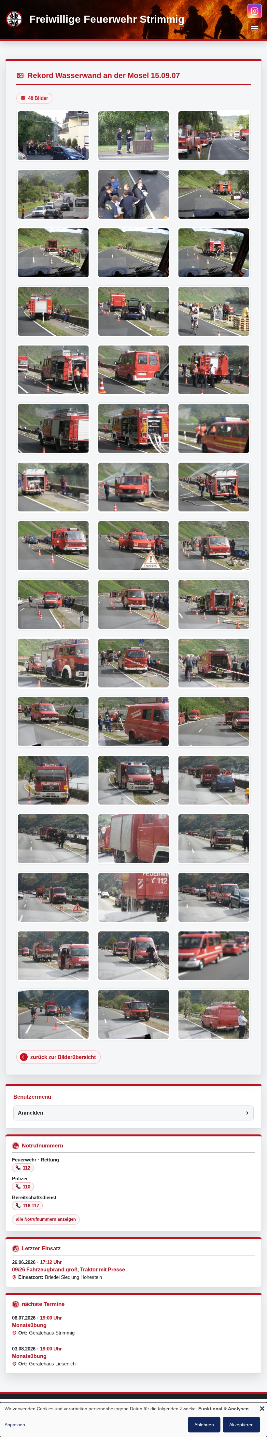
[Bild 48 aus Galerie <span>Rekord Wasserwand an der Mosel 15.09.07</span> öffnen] (214, 1014)
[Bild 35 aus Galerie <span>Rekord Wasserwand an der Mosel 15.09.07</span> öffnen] (134, 780)
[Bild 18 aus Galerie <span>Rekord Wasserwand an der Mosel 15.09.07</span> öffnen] (214, 428)
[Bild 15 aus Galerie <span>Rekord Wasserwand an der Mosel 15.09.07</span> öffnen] (214, 370)
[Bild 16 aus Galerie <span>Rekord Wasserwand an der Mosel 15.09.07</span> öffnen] (53, 428)
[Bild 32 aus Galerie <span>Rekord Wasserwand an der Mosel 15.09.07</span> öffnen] (134, 722)
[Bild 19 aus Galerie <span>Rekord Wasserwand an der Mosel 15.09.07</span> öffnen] (53, 487)
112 (26, 1168)
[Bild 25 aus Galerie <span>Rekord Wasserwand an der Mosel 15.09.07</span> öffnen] (53, 604)
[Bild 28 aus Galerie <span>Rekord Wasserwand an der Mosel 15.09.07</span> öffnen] (53, 663)
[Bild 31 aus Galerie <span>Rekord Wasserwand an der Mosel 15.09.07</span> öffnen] (53, 722)
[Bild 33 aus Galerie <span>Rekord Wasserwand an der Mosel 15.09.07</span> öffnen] (214, 722)
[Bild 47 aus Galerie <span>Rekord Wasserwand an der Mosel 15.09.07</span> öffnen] (134, 1014)
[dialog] (133, 1419)
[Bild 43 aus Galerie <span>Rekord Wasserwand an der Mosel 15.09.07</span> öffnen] (53, 956)
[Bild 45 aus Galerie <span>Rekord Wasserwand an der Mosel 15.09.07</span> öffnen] (214, 956)
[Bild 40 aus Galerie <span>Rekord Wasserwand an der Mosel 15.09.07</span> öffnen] (53, 897)
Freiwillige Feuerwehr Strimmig (107, 19)
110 (26, 1186)
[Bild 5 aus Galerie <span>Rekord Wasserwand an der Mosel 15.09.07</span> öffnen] (134, 194)
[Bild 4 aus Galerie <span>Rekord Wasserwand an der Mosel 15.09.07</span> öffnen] (53, 194)
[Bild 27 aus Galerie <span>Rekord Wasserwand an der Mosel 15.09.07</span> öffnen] (214, 604)
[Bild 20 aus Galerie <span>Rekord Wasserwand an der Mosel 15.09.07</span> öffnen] (134, 487)
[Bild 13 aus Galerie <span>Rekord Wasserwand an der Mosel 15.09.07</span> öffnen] (53, 370)
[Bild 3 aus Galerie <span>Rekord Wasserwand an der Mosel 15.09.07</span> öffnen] (214, 136)
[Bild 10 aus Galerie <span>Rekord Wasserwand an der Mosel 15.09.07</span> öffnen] (53, 311)
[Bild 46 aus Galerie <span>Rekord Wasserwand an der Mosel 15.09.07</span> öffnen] (53, 1014)
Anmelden (30, 1113)
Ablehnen (204, 1424)
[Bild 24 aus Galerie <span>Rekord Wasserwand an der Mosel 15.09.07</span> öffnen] (214, 546)
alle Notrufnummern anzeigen (46, 1219)
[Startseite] (14, 19)
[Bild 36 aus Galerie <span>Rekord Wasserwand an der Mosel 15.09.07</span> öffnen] (214, 780)
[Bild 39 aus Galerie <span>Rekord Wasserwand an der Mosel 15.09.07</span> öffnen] (214, 839)
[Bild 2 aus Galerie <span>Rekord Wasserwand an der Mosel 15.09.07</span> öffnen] (134, 136)
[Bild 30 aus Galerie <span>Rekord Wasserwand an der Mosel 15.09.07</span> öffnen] (214, 663)
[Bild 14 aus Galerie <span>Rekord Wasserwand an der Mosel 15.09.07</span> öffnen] (134, 370)
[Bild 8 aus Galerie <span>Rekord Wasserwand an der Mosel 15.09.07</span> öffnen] (134, 253)
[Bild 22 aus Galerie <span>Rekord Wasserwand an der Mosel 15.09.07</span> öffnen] (53, 546)
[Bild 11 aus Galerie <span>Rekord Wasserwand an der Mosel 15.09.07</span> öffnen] (134, 311)
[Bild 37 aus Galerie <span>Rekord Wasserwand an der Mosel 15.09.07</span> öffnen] (53, 839)
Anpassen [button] (15, 1424)
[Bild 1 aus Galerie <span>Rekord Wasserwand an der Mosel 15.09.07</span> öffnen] (53, 136)
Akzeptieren (241, 1424)
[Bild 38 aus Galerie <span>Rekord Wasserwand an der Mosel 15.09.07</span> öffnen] (134, 839)
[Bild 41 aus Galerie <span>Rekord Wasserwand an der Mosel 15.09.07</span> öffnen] (134, 897)
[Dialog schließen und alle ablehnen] (262, 1409)
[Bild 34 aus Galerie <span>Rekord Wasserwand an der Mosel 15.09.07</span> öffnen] (53, 780)
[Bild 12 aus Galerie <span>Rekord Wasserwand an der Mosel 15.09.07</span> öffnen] (214, 311)
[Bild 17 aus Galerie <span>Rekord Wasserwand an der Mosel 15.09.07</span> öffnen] (134, 428)
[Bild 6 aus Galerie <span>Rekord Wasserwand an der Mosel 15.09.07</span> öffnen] (214, 194)
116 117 (31, 1205)
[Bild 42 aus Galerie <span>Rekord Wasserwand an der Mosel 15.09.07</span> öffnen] (214, 897)
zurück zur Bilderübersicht (63, 1057)
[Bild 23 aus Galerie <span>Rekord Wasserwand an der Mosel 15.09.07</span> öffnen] (134, 546)
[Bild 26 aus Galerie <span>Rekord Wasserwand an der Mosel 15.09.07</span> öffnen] (134, 604)
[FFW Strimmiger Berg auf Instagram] (254, 11)
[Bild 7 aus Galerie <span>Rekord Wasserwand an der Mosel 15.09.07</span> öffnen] (53, 253)
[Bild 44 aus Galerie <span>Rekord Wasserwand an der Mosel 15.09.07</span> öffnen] (134, 956)
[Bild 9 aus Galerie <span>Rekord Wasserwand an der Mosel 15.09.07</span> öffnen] (214, 253)
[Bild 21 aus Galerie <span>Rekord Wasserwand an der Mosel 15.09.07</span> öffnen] (214, 487)
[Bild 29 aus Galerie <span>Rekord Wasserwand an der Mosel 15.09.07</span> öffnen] (134, 663)
